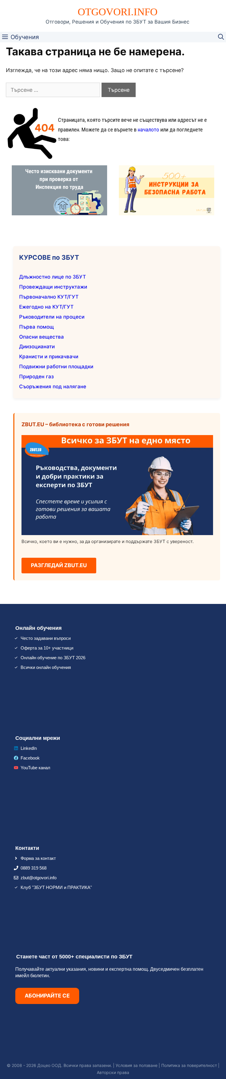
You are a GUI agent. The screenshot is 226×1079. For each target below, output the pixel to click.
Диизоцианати (37, 346)
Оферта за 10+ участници (47, 647)
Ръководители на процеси (51, 317)
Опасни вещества (41, 337)
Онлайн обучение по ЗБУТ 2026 (53, 657)
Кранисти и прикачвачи (48, 356)
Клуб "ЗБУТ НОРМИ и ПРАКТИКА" (56, 887)
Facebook (30, 757)
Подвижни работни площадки (56, 366)
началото (148, 129)
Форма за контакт (38, 858)
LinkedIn (29, 748)
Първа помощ (36, 327)
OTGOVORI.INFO (117, 12)
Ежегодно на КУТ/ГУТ (46, 307)
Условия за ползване (136, 1065)
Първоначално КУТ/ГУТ (49, 297)
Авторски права (113, 1072)
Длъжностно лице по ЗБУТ (52, 277)
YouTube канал (35, 767)
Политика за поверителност (189, 1065)
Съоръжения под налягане (52, 386)
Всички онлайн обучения (46, 667)
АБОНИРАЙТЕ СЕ (47, 996)
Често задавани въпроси (46, 638)
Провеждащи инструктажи (53, 287)
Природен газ (36, 376)
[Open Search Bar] (221, 37)
